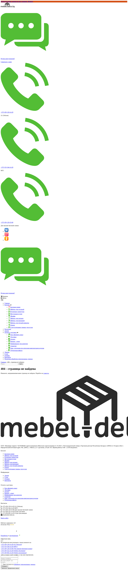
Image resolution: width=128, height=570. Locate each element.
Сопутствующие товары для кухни (15, 469)
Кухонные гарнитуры (11, 457)
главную (46, 373)
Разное (6, 467)
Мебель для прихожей (11, 464)
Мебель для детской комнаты (13, 466)
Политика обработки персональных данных (18, 359)
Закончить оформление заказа (10, 568)
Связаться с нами (6, 62)
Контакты (7, 357)
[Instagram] (6, 236)
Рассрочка (7, 329)
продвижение (13, 535)
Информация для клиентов (13, 495)
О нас (6, 354)
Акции (6, 331)
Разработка (4, 535)
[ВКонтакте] (6, 231)
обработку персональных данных (24, 564)
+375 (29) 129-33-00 (7, 222)
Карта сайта (4, 518)
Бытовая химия (9, 454)
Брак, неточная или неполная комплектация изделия (21, 498)
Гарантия (7, 496)
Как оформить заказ (10, 488)
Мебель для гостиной (11, 455)
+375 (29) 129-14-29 (7, 112)
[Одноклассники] (6, 240)
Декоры (6, 352)
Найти (21, 364)
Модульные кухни (10, 459)
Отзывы (7, 355)
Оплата (6, 491)
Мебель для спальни (10, 462)
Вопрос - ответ (9, 493)
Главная (7, 303)
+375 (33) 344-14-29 (7, 167)
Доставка (7, 490)
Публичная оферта (10, 500)
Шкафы (6, 460)
